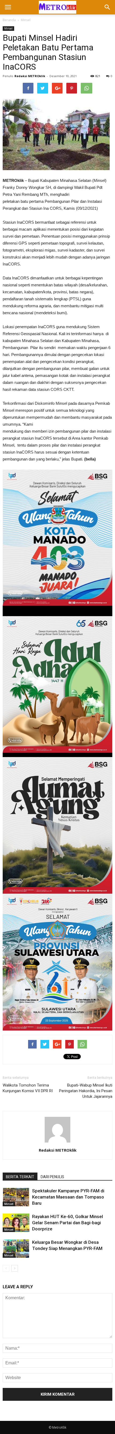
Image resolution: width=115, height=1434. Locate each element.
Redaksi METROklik (29, 76)
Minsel (25, 20)
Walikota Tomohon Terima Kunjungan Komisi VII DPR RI (28, 1088)
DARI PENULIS (52, 1177)
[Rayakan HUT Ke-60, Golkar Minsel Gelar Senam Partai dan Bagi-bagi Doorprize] (16, 1223)
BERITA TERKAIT (20, 1177)
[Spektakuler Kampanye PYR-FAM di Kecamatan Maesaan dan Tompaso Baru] (16, 1197)
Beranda (9, 20)
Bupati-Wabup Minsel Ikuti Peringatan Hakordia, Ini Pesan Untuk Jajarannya (85, 1091)
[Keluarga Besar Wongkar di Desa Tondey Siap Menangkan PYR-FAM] (16, 1248)
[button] (107, 7)
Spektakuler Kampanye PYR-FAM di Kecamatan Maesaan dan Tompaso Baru (68, 1197)
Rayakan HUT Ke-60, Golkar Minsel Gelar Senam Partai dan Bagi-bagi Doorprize (67, 1222)
